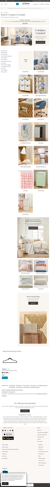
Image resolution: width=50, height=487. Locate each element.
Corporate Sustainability (42, 432)
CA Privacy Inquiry (42, 462)
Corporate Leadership (42, 434)
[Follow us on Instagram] (8, 430)
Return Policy (5, 451)
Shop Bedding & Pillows (33, 227)
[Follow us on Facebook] (3, 430)
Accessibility (41, 453)
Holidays (6, 12)
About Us (39, 430)
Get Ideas (4, 453)
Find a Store (40, 441)
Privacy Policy (41, 465)
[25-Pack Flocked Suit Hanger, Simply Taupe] (5, 372)
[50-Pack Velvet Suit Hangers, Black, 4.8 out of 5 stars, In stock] (10, 360)
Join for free (25, 410)
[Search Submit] (17, 4)
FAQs (39, 456)
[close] (24, 475)
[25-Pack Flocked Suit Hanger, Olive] (4, 372)
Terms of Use (41, 460)
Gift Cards (4, 456)
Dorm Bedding (12, 385)
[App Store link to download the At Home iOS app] (8, 434)
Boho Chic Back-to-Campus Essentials (31, 387)
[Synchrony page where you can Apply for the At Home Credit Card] (5, 472)
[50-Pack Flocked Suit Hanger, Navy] (7, 372)
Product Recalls (41, 458)
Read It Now (33, 303)
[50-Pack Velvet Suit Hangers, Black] (2, 372)
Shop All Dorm (19, 385)
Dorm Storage (26, 385)
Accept (5, 483)
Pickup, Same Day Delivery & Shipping (10, 449)
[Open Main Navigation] (1, 4)
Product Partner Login (43, 451)
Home (2, 12)
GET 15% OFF (30, 485)
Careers (39, 439)
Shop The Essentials (40, 42)
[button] (26, 3)
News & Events (40, 436)
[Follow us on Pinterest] (10, 430)
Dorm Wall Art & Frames (42, 385)
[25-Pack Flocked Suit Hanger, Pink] (8, 372)
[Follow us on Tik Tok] (5, 430)
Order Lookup (5, 447)
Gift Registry (5, 458)
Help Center (40, 447)
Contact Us (40, 449)
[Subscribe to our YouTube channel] (12, 430)
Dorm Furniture (33, 385)
